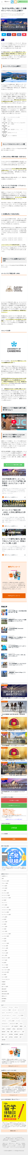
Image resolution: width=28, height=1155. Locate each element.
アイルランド (4, 1007)
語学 (6, 1037)
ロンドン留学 (4, 977)
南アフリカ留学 (5, 986)
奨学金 (14, 1029)
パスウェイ (4, 1020)
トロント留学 (4, 931)
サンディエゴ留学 (5, 912)
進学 (21, 1037)
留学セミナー (4, 996)
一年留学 (19, 1144)
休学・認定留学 (15, 1026)
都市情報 (3, 1039)
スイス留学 (4, 924)
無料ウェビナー (17, 1031)
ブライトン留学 (5, 948)
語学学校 (11, 1037)
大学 (10, 15)
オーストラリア (6, 15)
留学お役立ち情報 (5, 993)
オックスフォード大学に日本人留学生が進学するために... (14, 776)
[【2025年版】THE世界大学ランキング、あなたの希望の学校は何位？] (14, 753)
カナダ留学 (4, 900)
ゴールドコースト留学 (6, 909)
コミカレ (16, 1012)
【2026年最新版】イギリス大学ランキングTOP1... (13, 745)
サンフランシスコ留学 (6, 914)
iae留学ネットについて (20, 1140)
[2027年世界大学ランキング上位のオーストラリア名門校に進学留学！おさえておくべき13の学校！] (14, 784)
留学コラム (18, 1143)
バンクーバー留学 (5, 943)
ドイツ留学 (4, 929)
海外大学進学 (22, 13)
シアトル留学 (4, 917)
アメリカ (11, 1007)
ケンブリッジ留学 (5, 907)
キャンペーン (4, 902)
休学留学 (3, 984)
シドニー (14, 1015)
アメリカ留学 (4, 885)
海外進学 (19, 15)
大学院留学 (8, 1029)
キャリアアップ (9, 1012)
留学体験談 (4, 998)
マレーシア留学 (5, 965)
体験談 (21, 1026)
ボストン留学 (4, 955)
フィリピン (18, 1020)
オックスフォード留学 (6, 897)
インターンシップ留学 (6, 1010)
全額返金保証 (13, 1141)
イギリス (16, 1007)
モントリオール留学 (6, 969)
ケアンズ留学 (4, 905)
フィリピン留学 (5, 945)
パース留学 (4, 938)
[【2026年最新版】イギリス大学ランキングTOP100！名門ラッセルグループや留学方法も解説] (14, 738)
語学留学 (3, 1001)
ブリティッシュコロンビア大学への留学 (17, 1147)
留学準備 (11, 1034)
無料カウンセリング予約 (19, 1138)
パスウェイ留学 (11, 1020)
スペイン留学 (4, 926)
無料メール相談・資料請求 (9, 1138)
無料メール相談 (15, 800)
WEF (3, 878)
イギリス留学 (4, 888)
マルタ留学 (4, 962)
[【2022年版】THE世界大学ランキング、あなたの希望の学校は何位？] (14, 723)
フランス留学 (4, 950)
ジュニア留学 (20, 1015)
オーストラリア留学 (15, 13)
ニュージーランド (15, 1018)
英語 (3, 1037)
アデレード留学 (5, 883)
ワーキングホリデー (6, 979)
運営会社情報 (5, 1140)
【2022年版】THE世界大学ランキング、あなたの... (13, 730)
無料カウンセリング (15, 805)
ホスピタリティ (5, 1023)
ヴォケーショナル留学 (11, 1145)
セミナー (8, 1018)
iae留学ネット (5, 876)
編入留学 (21, 1034)
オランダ (14, 1010)
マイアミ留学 (4, 960)
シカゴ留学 (4, 919)
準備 (8, 1031)
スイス (3, 1018)
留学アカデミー (12, 1143)
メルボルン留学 (5, 967)
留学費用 (16, 1034)
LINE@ (14, 828)
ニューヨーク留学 (5, 936)
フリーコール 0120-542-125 (17, 1137)
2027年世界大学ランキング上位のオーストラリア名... (13, 792)
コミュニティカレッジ (6, 1015)
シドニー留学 (4, 921)
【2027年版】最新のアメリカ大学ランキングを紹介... (13, 698)
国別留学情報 (4, 1144)
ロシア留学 (4, 974)
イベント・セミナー (12, 1144)
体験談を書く (13, 1130)
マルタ (21, 1023)
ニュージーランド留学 (6, 933)
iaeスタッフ (4, 16)
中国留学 (3, 981)
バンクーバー (23, 1018)
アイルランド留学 (5, 880)
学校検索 (23, 1143)
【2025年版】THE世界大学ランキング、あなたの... (13, 760)
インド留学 (4, 890)
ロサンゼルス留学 (5, 972)
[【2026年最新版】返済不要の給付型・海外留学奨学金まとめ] (14, 707)
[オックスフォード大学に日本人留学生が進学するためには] (14, 768)
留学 (22, 15)
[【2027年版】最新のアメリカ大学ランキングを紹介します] (14, 691)
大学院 (3, 1029)
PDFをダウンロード (14, 595)
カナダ (3, 1012)
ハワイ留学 (4, 941)
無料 (12, 1031)
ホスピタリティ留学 (6, 957)
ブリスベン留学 (5, 953)
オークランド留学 (5, 892)
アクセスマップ (13, 1095)
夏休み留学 (4, 989)
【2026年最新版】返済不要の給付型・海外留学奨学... (13, 715)
